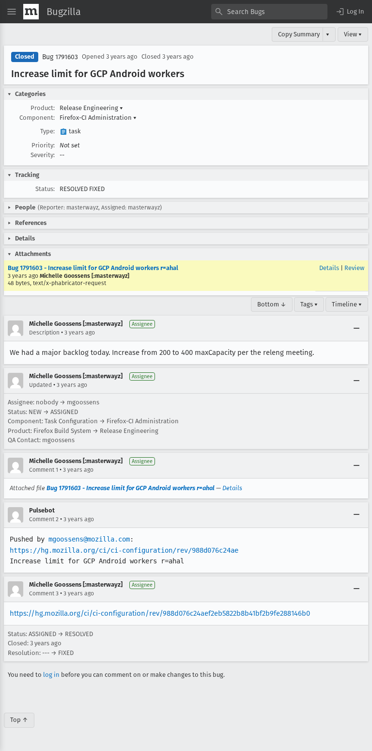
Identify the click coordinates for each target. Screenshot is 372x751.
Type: (47, 131)
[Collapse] (356, 328)
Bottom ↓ (271, 304)
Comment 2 (44, 519)
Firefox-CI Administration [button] (98, 117)
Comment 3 (44, 593)
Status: (45, 188)
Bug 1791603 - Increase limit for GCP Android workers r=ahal (93, 268)
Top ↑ (19, 719)
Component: (37, 117)
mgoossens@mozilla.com (89, 539)
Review (354, 268)
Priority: (43, 145)
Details (329, 268)
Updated (40, 385)
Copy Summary (299, 34)
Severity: (43, 155)
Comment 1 (43, 469)
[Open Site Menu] (11, 11)
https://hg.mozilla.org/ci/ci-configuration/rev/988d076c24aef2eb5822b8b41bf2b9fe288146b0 (160, 613)
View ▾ (353, 34)
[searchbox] (269, 11)
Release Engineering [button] (91, 108)
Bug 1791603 (60, 57)
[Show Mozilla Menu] (31, 11)
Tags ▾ (309, 304)
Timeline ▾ (347, 304)
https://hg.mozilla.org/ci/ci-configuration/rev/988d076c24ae (124, 550)
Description (44, 332)
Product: (43, 108)
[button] (349, 11)
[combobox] (269, 11)
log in (51, 674)
